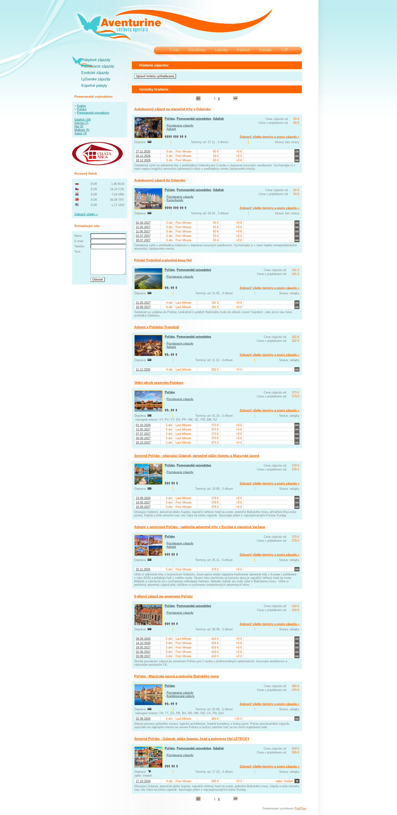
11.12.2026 (143, 369)
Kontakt (265, 50)
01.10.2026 (143, 425)
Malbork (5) (81, 130)
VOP (284, 50)
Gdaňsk (218, 118)
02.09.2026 (143, 718)
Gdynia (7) (81, 123)
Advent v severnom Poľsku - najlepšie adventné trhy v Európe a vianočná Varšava (199, 527)
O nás (174, 50)
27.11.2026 (143, 151)
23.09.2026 (143, 498)
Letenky (221, 50)
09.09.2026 (143, 638)
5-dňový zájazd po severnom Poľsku (163, 596)
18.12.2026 (143, 160)
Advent (171, 129)
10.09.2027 (143, 307)
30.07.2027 (143, 240)
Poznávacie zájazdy (97, 66)
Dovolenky (197, 50)
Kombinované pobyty (181, 696)
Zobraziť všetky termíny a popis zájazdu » (269, 137)
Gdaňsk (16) (82, 119)
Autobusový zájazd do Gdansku (159, 180)
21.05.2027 (143, 227)
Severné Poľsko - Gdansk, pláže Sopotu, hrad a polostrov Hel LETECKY (192, 739)
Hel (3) (78, 126)
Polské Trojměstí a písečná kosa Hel (163, 260)
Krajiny (81, 106)
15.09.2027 (143, 507)
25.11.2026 (143, 569)
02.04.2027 (143, 222)
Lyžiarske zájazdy (95, 79)
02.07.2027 (143, 236)
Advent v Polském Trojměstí (156, 327)
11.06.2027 (143, 231)
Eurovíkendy (175, 200)
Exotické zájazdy (95, 73)
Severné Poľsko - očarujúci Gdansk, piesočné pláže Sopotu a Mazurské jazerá (196, 456)
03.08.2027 (143, 656)
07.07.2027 (143, 434)
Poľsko (81, 109)
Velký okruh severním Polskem (158, 383)
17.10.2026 (143, 781)
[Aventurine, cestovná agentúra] (175, 25)
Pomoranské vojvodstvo (93, 112)
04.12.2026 (143, 156)
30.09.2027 (143, 438)
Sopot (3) (80, 133)
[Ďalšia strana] (235, 98)
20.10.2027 (143, 442)
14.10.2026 (143, 643)
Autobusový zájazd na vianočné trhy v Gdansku (172, 109)
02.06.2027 (143, 652)
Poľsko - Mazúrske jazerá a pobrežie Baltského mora (176, 676)
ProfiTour (300, 808)
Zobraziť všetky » (86, 214)
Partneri (243, 50)
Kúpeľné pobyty (94, 86)
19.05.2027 (143, 502)
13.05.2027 (143, 429)
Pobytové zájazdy (95, 60)
